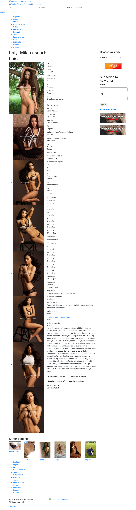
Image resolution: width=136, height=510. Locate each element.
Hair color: (51, 117)
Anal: (49, 170)
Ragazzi (16, 32)
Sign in (69, 7)
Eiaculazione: (52, 158)
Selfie (15, 27)
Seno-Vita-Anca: (53, 111)
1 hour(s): (50, 203)
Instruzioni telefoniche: (56, 308)
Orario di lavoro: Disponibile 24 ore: (61, 293)
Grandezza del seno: (55, 99)
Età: (48, 81)
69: (48, 164)
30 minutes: (51, 197)
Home (2, 12)
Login (15, 19)
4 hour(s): (51, 221)
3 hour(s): (51, 215)
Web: (49, 314)
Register (78, 7)
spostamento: (52, 185)
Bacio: (49, 149)
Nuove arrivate (19, 24)
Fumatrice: (51, 140)
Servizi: (50, 135)
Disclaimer (13, 506)
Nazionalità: (51, 75)
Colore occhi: (52, 123)
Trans (15, 34)
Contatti (16, 47)
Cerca (15, 39)
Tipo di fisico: (52, 105)
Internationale (18, 37)
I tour (15, 22)
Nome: (49, 66)
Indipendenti (18, 29)
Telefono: (50, 299)
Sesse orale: (52, 152)
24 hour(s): (51, 233)
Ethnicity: (50, 72)
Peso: (49, 93)
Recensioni (17, 45)
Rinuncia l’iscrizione (108, 109)
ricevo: (49, 179)
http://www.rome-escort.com (58, 317)
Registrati (17, 17)
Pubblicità (17, 42)
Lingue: (50, 129)
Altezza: (50, 87)
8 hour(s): (51, 227)
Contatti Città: (52, 287)
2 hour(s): (51, 209)
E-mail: (49, 319)
